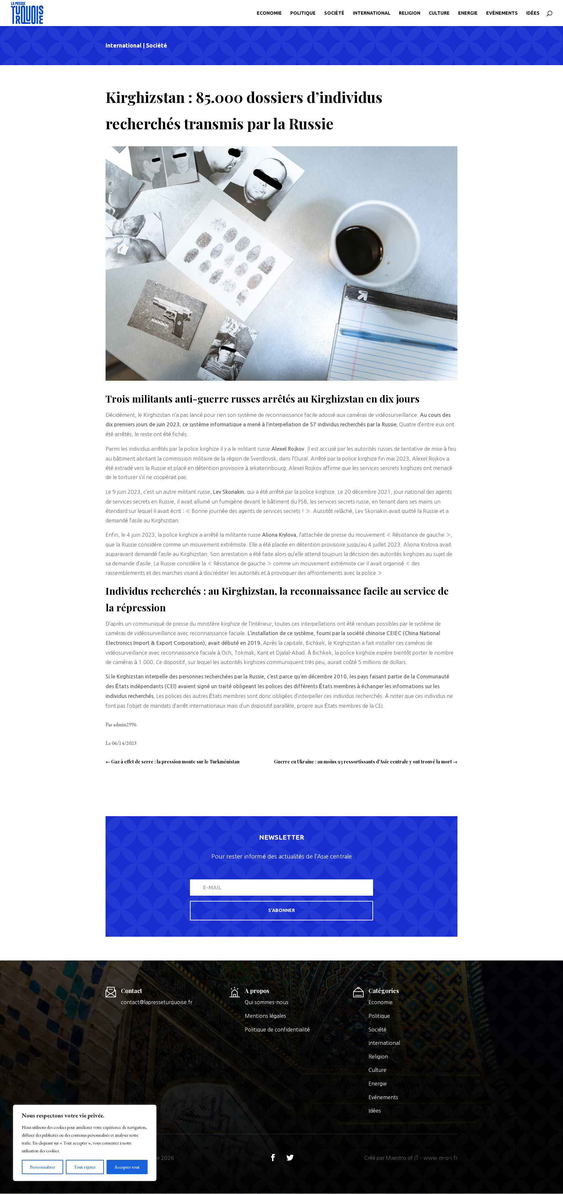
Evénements (502, 13)
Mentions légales (265, 1015)
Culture (439, 13)
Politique (303, 13)
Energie (468, 13)
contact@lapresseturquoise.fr (156, 1002)
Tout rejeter (85, 1167)
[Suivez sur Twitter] (290, 1157)
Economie (269, 13)
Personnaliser (42, 1167)
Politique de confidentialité (277, 1029)
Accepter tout (126, 1167)
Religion (409, 13)
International (371, 13)
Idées (533, 13)
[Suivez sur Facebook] (273, 1157)
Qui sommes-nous (266, 1002)
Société (334, 13)
